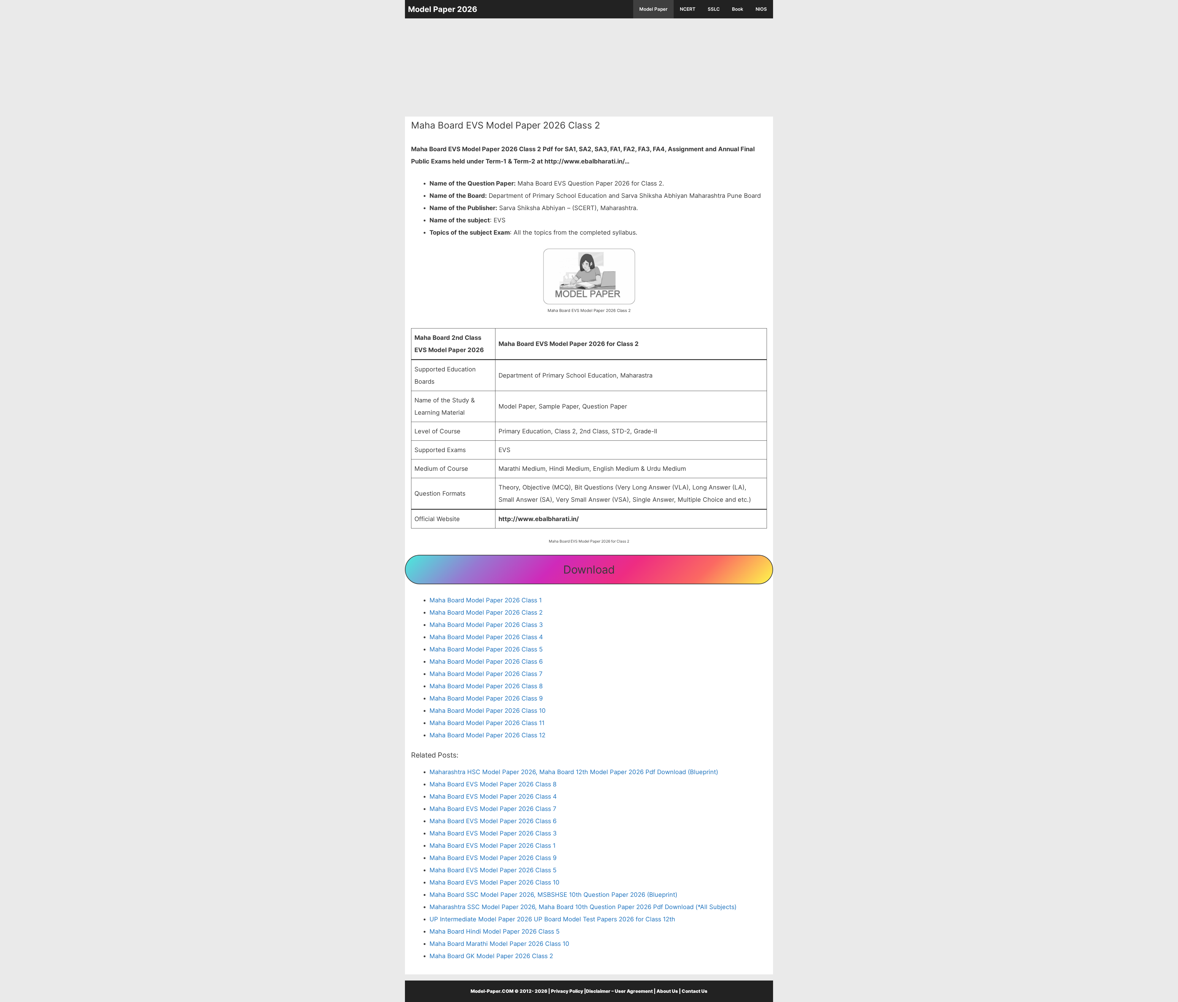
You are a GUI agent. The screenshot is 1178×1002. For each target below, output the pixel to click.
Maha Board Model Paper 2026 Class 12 (487, 735)
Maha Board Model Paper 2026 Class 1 (485, 600)
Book (737, 9)
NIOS (761, 9)
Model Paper (653, 9)
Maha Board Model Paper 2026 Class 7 (485, 674)
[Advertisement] (589, 67)
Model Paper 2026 (442, 9)
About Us (667, 991)
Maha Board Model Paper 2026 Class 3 (486, 624)
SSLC (714, 9)
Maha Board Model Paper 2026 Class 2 (486, 612)
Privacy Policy (567, 991)
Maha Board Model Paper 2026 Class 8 (486, 686)
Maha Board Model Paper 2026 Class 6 (486, 661)
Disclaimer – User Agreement (619, 991)
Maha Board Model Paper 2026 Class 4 (486, 637)
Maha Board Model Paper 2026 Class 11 (487, 723)
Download (589, 569)
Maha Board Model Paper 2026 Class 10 (487, 710)
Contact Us (694, 991)
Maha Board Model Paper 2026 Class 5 (486, 649)
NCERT (687, 9)
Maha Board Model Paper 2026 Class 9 (486, 698)
